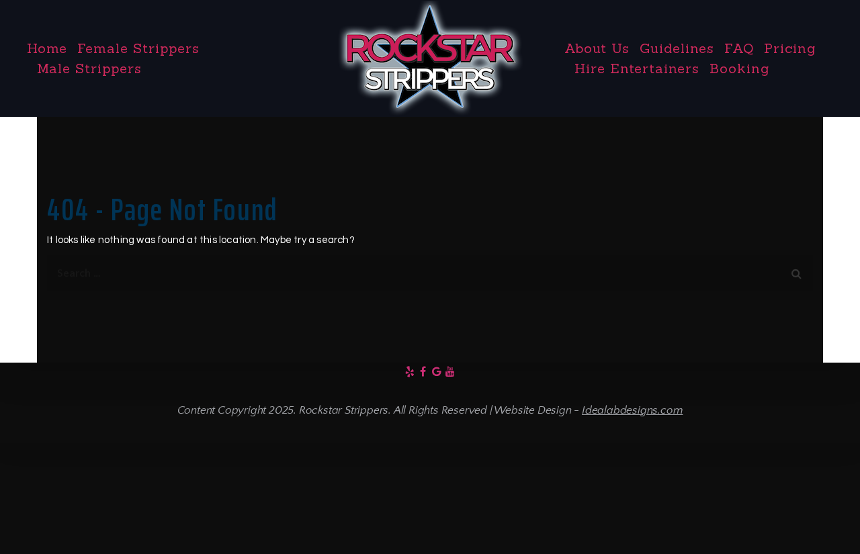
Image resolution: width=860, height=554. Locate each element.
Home (47, 48)
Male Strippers (89, 68)
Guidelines (677, 48)
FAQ (739, 48)
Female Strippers (138, 48)
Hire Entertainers (636, 68)
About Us (597, 48)
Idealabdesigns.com (632, 410)
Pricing (790, 48)
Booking (739, 68)
